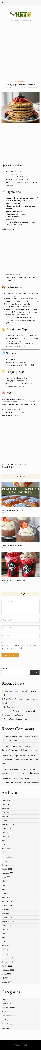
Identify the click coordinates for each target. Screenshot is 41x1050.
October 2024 (6, 869)
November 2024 (7, 865)
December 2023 (7, 909)
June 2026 (5, 804)
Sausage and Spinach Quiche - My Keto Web (17, 779)
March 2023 (5, 946)
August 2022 (6, 974)
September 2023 (7, 922)
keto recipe (12, 464)
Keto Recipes (6, 1004)
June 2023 (5, 934)
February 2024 (6, 901)
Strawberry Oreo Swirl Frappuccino (13, 580)
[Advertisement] (20, 53)
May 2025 (5, 841)
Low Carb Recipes (8, 1008)
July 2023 (5, 930)
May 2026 (5, 808)
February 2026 (6, 816)
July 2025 (5, 833)
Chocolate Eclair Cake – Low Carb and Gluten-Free (20, 783)
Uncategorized (20, 82)
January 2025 (6, 857)
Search (4, 668)
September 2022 (7, 970)
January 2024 (6, 905)
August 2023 (6, 926)
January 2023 (6, 954)
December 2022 (7, 958)
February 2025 (6, 853)
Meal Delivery (6, 1012)
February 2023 (6, 950)
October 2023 (6, 917)
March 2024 (5, 897)
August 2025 (6, 829)
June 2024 (5, 885)
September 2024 (7, 873)
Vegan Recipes (7, 1024)
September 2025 (7, 825)
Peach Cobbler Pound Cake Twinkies (13, 510)
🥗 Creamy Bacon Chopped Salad (14, 719)
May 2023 (5, 938)
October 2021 (6, 982)
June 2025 (5, 837)
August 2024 (6, 877)
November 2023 (7, 913)
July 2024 (5, 881)
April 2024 (5, 893)
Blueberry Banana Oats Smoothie (12, 545)
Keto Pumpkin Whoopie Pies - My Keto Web (17, 756)
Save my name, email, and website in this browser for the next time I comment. (19, 646)
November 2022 (7, 962)
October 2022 (6, 966)
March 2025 (5, 849)
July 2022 (5, 978)
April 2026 (5, 812)
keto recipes (22, 464)
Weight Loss (5, 1028)
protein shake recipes (9, 1016)
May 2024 (5, 889)
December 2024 (7, 861)
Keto (5, 464)
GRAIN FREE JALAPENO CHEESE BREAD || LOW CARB (20, 773)
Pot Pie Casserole (7, 707)
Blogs (3, 1000)
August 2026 (6, 800)
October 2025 (6, 821)
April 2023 (5, 942)
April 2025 (5, 845)
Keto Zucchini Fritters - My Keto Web (14, 737)
